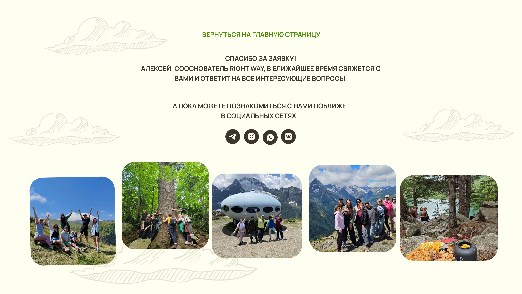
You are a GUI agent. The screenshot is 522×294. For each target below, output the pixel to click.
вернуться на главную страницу (261, 34)
